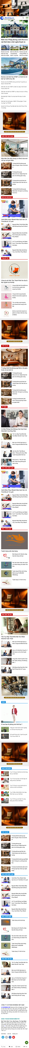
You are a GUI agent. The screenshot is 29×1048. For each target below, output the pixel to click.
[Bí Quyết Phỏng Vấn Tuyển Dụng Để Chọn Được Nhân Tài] (5, 736)
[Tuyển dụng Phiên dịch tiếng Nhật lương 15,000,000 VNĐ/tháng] (6, 573)
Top (26, 1046)
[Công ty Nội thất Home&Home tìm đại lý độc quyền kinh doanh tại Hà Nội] (6, 287)
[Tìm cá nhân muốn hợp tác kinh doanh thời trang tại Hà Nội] (6, 305)
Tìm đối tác (5, 258)
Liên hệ (9, 1033)
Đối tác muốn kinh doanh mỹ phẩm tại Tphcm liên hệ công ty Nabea (19, 312)
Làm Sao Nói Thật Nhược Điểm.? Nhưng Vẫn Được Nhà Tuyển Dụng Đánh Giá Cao (19, 452)
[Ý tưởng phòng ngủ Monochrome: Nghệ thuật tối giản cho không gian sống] (6, 174)
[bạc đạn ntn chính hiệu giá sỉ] (14, 816)
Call (4, 1046)
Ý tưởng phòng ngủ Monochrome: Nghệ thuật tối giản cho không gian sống (19, 173)
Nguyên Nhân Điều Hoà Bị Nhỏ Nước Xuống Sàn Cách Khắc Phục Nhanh (19, 234)
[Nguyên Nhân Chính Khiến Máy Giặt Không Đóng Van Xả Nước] (6, 227)
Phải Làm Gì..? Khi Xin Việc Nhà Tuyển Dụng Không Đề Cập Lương (19, 461)
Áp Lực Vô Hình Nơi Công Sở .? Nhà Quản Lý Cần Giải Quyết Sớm (20, 652)
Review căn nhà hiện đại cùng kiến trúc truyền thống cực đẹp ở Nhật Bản (5, 55)
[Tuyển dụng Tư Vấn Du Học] (6, 582)
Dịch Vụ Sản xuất (7, 197)
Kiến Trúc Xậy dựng (7, 136)
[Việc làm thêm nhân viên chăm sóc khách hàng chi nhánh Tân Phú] (6, 565)
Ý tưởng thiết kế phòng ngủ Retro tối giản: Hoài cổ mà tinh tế (20, 165)
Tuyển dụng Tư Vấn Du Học (19, 579)
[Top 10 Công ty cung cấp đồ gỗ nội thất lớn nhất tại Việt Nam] (5, 787)
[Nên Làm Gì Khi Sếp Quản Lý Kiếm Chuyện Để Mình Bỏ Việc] (6, 445)
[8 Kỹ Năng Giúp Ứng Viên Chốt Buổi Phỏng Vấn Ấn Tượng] (6, 669)
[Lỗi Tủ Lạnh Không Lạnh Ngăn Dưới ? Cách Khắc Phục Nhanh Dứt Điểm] (6, 244)
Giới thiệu (3, 1033)
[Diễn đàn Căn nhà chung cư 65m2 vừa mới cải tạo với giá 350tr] (14, 148)
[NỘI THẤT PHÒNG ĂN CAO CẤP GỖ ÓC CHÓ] (14, 8)
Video (3, 702)
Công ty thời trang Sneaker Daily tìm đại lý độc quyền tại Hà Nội (19, 295)
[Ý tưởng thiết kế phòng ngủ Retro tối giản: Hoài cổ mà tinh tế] (6, 166)
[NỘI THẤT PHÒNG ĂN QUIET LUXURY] (14, 598)
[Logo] (7, 18)
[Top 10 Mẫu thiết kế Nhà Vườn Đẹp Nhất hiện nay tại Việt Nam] (5, 794)
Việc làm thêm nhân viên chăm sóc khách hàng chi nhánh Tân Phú (20, 564)
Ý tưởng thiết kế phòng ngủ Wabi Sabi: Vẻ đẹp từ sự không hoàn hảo (20, 190)
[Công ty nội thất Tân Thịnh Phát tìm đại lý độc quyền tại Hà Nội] (14, 270)
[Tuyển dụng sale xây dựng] (14, 540)
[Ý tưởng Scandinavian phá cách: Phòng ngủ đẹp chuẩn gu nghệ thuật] (6, 401)
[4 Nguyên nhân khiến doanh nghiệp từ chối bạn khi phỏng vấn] (5, 729)
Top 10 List (5, 346)
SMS (12, 1046)
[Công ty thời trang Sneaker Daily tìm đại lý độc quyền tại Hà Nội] (6, 296)
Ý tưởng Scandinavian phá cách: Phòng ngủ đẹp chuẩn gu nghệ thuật (19, 400)
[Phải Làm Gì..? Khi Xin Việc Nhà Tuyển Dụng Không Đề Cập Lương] (6, 462)
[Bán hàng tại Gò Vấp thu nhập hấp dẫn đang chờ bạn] (6, 556)
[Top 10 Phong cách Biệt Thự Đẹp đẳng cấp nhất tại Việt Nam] (5, 800)
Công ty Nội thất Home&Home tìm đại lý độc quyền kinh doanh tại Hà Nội (20, 287)
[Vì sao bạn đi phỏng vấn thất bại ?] (14, 714)
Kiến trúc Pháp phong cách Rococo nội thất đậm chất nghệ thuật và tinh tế (14, 42)
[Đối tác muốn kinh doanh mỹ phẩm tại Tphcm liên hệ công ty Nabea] (6, 313)
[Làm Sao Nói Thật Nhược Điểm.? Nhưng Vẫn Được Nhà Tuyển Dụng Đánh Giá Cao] (6, 453)
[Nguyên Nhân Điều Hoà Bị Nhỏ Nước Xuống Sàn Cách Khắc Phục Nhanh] (6, 235)
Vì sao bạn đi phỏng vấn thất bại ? (11, 724)
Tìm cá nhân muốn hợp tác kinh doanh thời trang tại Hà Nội (19, 304)
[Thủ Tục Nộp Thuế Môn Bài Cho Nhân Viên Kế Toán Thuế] (6, 436)
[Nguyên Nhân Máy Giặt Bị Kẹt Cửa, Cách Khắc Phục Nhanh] (6, 252)
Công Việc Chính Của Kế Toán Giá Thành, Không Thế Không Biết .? (19, 660)
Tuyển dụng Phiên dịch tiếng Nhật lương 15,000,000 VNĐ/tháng (19, 573)
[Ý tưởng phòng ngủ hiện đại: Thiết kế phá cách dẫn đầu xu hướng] (6, 183)
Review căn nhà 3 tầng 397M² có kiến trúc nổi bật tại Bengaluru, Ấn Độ (23, 55)
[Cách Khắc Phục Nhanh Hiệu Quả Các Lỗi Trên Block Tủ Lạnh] (14, 209)
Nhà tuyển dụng (6, 529)
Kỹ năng (4, 407)
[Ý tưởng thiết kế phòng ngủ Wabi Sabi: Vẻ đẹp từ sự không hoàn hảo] (6, 191)
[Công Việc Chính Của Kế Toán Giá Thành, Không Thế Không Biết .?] (6, 661)
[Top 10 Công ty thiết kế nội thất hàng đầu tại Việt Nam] (5, 773)
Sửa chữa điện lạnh (8, 468)
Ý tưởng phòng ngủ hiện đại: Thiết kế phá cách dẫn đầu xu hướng (19, 182)
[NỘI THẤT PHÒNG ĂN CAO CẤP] (14, 329)
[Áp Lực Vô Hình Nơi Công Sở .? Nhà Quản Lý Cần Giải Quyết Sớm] (6, 652)
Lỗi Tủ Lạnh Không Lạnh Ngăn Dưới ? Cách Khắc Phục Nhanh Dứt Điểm (20, 243)
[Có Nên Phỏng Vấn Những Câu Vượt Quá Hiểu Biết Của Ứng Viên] (14, 418)
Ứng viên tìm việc (7, 614)
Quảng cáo (15, 1033)
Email (19, 1046)
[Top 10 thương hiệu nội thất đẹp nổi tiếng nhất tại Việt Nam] (5, 780)
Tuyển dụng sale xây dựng (9, 551)
